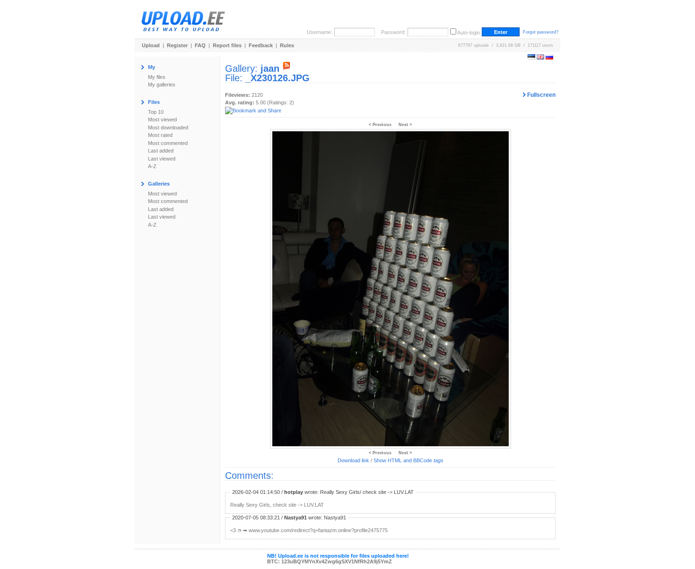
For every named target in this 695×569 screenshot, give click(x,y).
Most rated (160, 135)
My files (156, 77)
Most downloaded (168, 127)
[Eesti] (531, 57)
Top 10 (156, 112)
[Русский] (549, 57)
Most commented (168, 143)
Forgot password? (540, 32)
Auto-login (468, 32)
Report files (227, 45)
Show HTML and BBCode (408, 460)
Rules (287, 45)
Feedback (261, 45)
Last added (161, 150)
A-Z (152, 166)
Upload (151, 45)
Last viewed (161, 158)
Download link (353, 460)
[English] (540, 57)
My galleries (161, 84)
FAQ (200, 45)
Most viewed (162, 119)
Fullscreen (541, 95)
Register (177, 45)
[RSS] (286, 68)
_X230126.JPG (277, 78)
